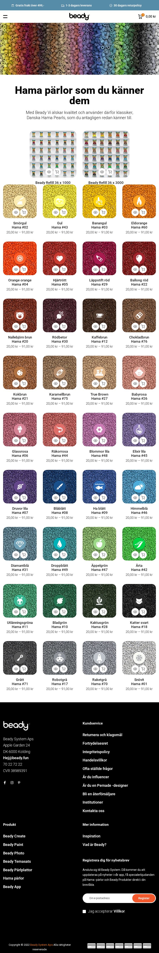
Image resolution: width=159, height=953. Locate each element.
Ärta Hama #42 (139, 568)
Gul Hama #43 (60, 225)
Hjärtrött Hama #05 (60, 282)
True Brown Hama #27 (99, 396)
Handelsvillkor (95, 760)
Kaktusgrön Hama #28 (99, 625)
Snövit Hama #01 (139, 682)
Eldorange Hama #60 (139, 225)
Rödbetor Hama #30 (60, 339)
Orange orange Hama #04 (19, 282)
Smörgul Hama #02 (20, 225)
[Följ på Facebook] (4, 782)
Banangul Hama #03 (99, 225)
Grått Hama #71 (20, 682)
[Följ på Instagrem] (12, 782)
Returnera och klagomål (102, 735)
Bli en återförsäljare (99, 794)
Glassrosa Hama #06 (20, 454)
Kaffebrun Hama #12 (99, 339)
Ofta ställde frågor (98, 768)
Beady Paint (13, 844)
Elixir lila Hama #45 (139, 454)
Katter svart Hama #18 (139, 625)
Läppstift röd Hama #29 (99, 282)
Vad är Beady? (94, 844)
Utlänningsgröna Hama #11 (20, 625)
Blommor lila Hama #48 (99, 454)
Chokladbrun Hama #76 (139, 339)
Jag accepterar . (106, 911)
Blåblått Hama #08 (60, 511)
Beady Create (14, 836)
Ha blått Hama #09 (99, 511)
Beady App (12, 887)
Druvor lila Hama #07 (20, 511)
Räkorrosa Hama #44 (60, 454)
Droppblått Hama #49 (59, 568)
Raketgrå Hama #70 (99, 682)
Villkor (119, 911)
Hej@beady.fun (16, 758)
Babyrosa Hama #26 (139, 396)
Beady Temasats (17, 861)
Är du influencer (96, 777)
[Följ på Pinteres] (19, 782)
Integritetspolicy (96, 752)
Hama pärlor (13, 878)
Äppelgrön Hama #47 (99, 568)
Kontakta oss (93, 811)
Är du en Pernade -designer (105, 785)
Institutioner (93, 802)
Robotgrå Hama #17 (60, 682)
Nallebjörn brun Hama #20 (20, 339)
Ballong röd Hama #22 (139, 282)
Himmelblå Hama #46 (139, 511)
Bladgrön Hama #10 (60, 625)
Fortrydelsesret (95, 743)
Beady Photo (13, 853)
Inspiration (91, 836)
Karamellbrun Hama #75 (59, 396)
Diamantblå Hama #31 (20, 568)
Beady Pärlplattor (17, 870)
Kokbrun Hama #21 (20, 396)
